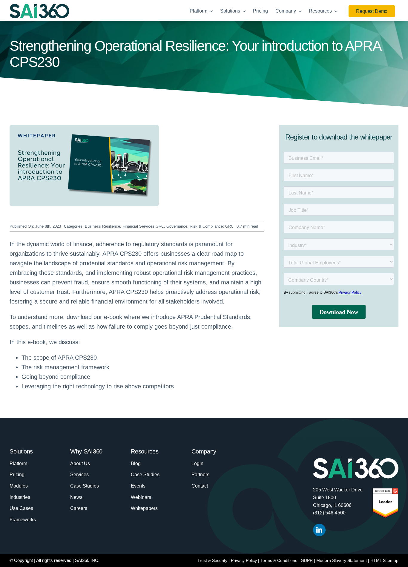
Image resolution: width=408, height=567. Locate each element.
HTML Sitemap (384, 560)
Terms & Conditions (278, 560)
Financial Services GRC (143, 226)
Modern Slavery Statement (341, 560)
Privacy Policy (244, 560)
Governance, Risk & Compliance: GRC (200, 226)
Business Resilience (102, 226)
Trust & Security (212, 560)
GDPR (307, 560)
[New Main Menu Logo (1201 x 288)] (39, 7)
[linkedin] (319, 530)
